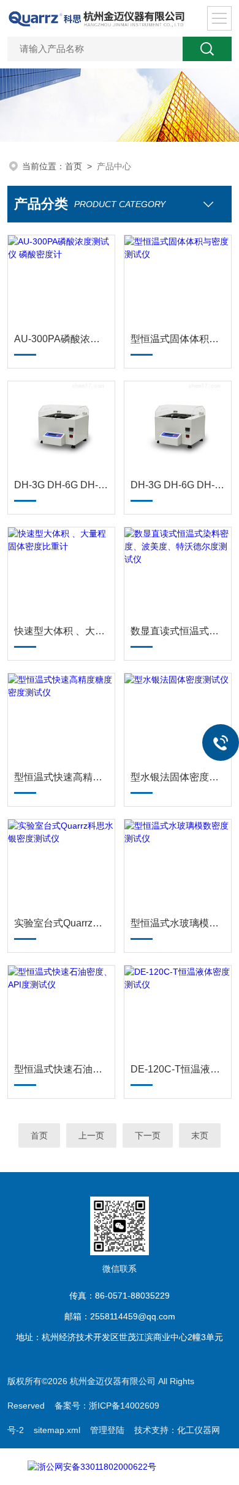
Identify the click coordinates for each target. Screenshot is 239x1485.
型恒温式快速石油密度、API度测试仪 (61, 1069)
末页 (199, 1135)
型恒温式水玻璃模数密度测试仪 (178, 923)
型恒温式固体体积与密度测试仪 (178, 339)
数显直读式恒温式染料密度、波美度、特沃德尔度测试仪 (178, 631)
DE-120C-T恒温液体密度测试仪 (178, 1069)
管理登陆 (107, 1430)
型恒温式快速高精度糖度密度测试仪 (61, 777)
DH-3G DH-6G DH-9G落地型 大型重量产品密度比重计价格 (178, 485)
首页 (73, 166)
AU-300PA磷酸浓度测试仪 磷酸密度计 (61, 339)
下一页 (148, 1135)
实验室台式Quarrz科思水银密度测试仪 (61, 923)
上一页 (91, 1135)
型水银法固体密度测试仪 (178, 777)
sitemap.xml (57, 1430)
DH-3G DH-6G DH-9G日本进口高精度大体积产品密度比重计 (61, 485)
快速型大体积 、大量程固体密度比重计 (61, 631)
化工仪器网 (198, 1430)
